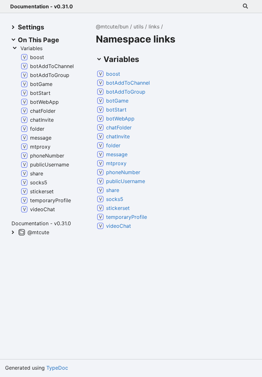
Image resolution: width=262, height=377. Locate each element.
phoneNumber (123, 172)
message (116, 154)
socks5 (114, 199)
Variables (31, 48)
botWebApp (120, 118)
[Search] (245, 6)
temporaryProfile (126, 217)
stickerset (118, 208)
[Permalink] (125, 73)
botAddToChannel (128, 83)
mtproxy (116, 163)
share (112, 190)
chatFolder (119, 127)
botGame (117, 100)
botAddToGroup (125, 91)
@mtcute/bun (112, 26)
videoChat (118, 226)
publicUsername (125, 181)
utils (138, 26)
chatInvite (118, 136)
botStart (116, 109)
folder (113, 145)
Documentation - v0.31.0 (41, 6)
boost (113, 74)
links (154, 26)
